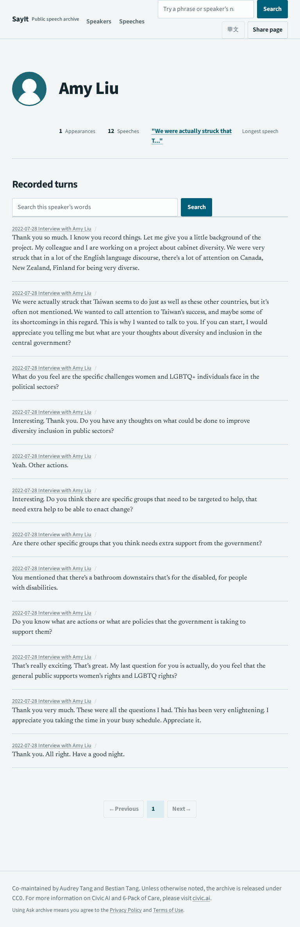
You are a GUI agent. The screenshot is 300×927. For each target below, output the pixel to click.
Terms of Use (168, 910)
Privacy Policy (126, 910)
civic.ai (201, 898)
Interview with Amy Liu (51, 229)
